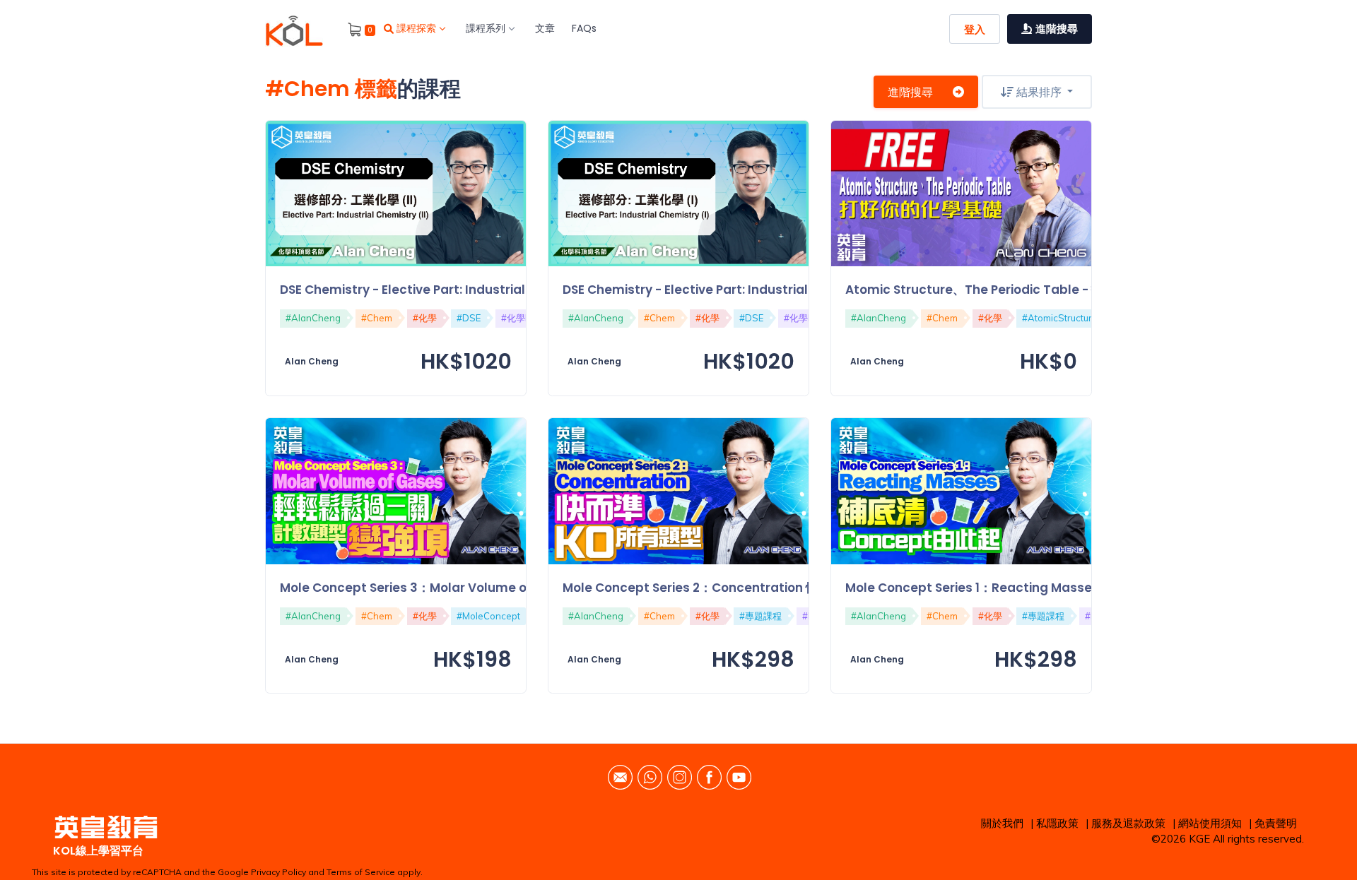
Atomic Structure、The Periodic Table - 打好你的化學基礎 (1016, 289)
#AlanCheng (313, 317)
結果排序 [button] (1039, 92)
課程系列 (485, 28)
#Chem (376, 317)
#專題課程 (760, 616)
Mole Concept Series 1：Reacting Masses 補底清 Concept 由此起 (1039, 587)
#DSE (469, 317)
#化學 (425, 317)
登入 (974, 29)
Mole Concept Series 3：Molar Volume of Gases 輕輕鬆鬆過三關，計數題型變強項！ (525, 587)
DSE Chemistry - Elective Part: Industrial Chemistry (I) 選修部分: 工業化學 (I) (790, 289)
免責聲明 (1276, 823)
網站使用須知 (1210, 823)
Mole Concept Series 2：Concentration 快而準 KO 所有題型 (738, 587)
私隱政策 (1057, 823)
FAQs (584, 28)
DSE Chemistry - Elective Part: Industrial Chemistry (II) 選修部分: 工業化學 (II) (511, 289)
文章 (545, 28)
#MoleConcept (488, 616)
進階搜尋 (910, 92)
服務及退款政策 (1128, 823)
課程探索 (416, 28)
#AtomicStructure (1060, 317)
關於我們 (1002, 823)
